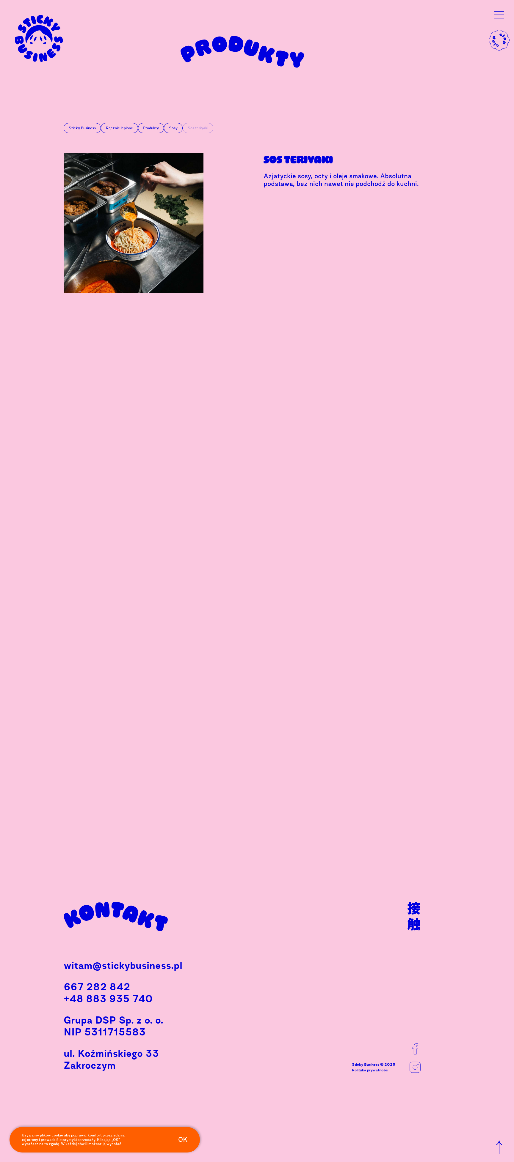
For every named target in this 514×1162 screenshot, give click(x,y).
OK (183, 1139)
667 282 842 (97, 987)
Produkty (151, 128)
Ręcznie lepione (119, 128)
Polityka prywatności (370, 1068)
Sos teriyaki (298, 160)
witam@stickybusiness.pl (123, 965)
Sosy (173, 128)
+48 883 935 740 (108, 998)
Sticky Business (82, 128)
